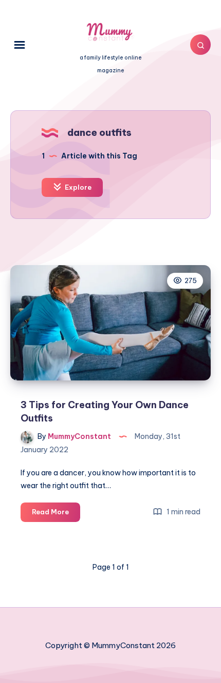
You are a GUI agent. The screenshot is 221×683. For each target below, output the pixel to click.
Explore (77, 187)
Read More (56, 514)
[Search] (200, 44)
